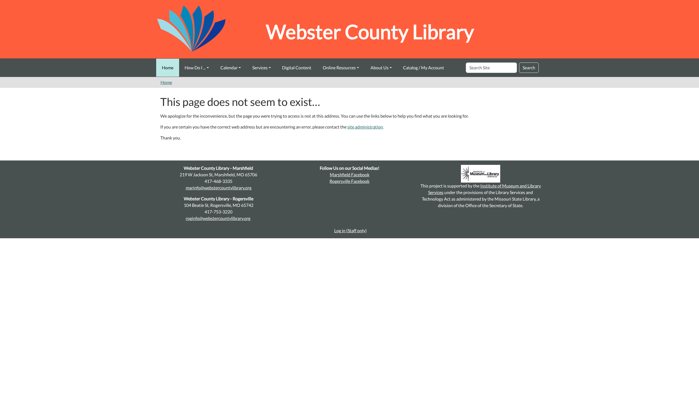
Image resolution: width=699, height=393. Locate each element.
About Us (380, 67)
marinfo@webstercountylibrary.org (218, 187)
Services (260, 67)
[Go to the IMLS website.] (480, 174)
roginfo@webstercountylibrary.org (218, 218)
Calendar (229, 67)
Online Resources (339, 67)
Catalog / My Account (423, 67)
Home (167, 67)
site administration (365, 126)
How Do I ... (195, 67)
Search (529, 67)
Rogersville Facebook (349, 181)
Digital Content (296, 67)
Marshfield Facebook (349, 174)
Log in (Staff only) (350, 230)
